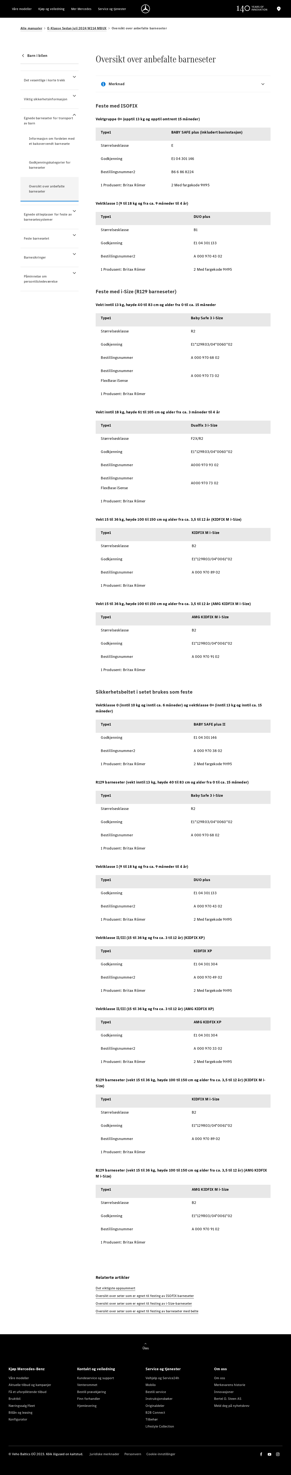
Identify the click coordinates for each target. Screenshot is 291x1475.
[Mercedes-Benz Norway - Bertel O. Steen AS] (145, 8)
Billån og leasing (20, 1412)
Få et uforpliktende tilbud (27, 1392)
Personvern (132, 1454)
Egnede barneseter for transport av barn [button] (48, 120)
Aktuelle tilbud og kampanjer (30, 1385)
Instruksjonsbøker (159, 1398)
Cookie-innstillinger (160, 1454)
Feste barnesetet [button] (36, 238)
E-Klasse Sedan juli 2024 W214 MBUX (77, 28)
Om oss (219, 1378)
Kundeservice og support (95, 1378)
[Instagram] (277, 1454)
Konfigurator (18, 1419)
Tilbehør (152, 1419)
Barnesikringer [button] (35, 257)
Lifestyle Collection (160, 1426)
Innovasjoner (224, 1392)
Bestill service (156, 1392)
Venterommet (87, 1385)
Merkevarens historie (229, 1385)
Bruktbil (14, 1398)
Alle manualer (31, 28)
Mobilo (151, 1385)
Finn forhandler (88, 1398)
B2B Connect (155, 1412)
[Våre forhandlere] (279, 9)
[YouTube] (269, 1454)
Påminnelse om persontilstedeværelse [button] (41, 279)
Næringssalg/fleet (22, 1405)
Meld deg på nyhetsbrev (231, 1405)
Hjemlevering (87, 1405)
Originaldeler (155, 1405)
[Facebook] (261, 1454)
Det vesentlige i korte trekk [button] (44, 80)
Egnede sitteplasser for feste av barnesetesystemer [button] (48, 217)
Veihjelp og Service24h (162, 1378)
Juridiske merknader (104, 1454)
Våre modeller (19, 1378)
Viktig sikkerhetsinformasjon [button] (46, 99)
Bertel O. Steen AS (227, 1398)
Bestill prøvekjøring (91, 1392)
